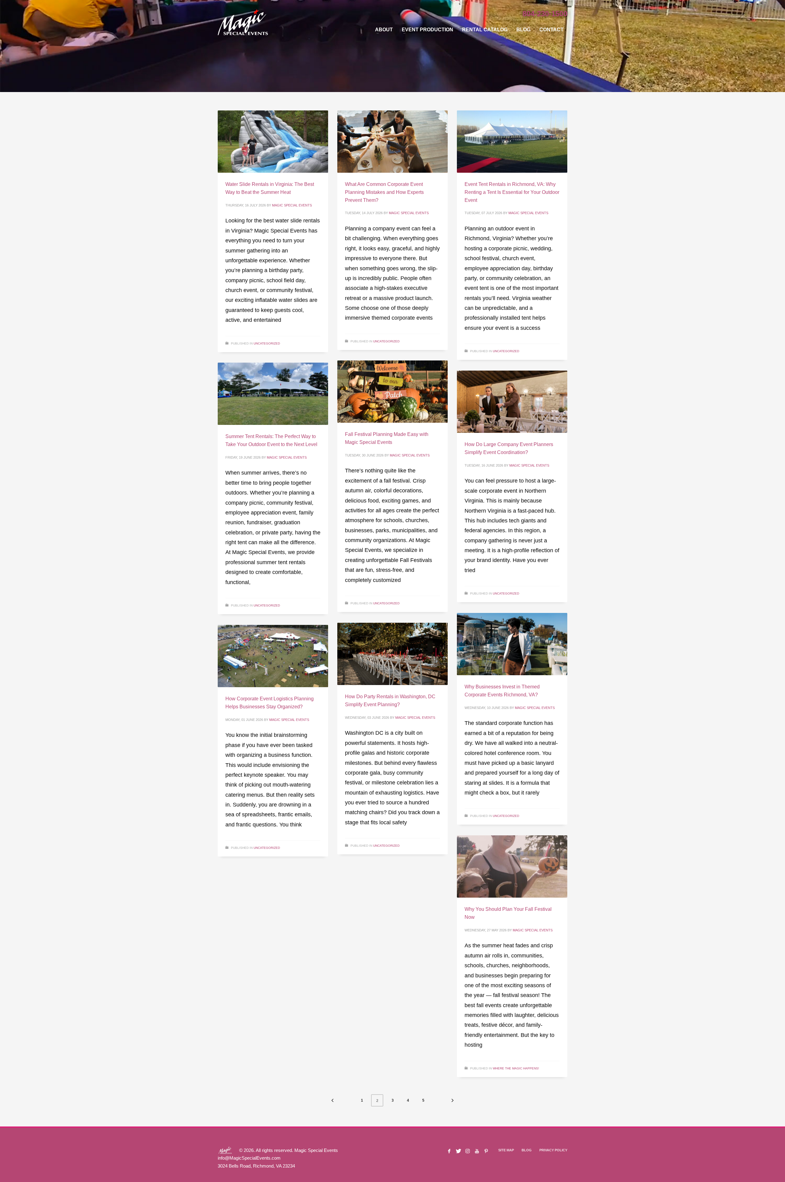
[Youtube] (476, 1151)
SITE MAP (506, 1150)
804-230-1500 (545, 14)
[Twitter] (458, 1151)
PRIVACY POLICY (553, 1150)
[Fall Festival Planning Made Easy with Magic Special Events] (392, 391)
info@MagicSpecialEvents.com (249, 1158)
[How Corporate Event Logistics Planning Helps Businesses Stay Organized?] (273, 656)
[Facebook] (449, 1151)
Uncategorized (267, 343)
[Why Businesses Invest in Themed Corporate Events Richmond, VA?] (512, 644)
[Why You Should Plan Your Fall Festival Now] (512, 866)
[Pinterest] (486, 1151)
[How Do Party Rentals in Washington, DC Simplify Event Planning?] (392, 654)
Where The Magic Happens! (516, 1068)
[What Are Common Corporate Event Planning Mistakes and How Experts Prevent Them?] (392, 141)
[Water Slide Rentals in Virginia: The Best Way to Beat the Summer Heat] (273, 141)
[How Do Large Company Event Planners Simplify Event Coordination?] (512, 402)
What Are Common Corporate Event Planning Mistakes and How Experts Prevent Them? (384, 192)
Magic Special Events (292, 205)
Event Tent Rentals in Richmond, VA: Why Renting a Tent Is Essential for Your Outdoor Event (512, 192)
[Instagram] (467, 1151)
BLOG (527, 1150)
